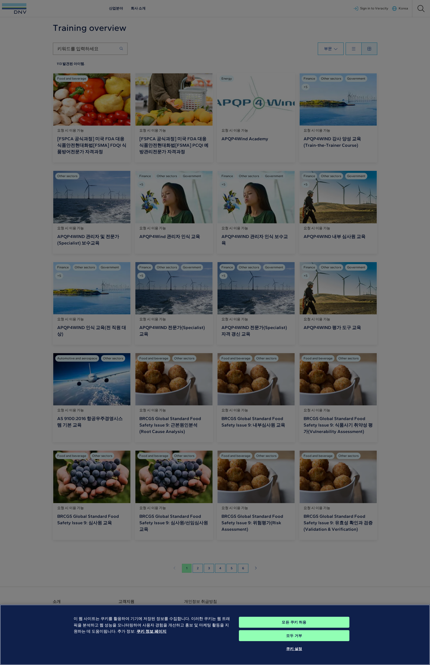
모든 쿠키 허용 (294, 622)
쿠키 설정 (294, 649)
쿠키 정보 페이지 (151, 631)
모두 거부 (294, 635)
